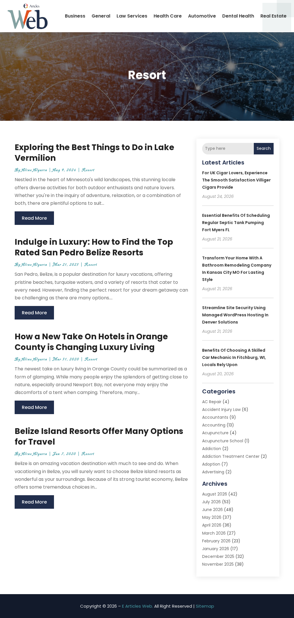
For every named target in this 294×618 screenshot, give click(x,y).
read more (34, 218)
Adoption (211, 464)
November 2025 (218, 564)
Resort (88, 170)
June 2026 (212, 509)
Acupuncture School (222, 441)
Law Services (132, 16)
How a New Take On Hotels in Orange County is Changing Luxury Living (91, 342)
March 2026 (214, 533)
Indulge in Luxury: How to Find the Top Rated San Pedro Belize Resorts (94, 247)
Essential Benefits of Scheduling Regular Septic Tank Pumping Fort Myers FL (236, 223)
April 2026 (211, 525)
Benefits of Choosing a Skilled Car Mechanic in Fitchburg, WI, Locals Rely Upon (234, 357)
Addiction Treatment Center (231, 456)
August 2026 (214, 494)
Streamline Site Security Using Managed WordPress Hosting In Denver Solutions (235, 315)
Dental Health (238, 16)
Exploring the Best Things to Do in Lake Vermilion (94, 152)
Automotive (202, 16)
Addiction (211, 448)
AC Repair (211, 402)
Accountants (215, 417)
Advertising (213, 472)
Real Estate (273, 16)
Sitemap (205, 606)
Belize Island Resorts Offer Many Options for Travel (99, 436)
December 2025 (218, 556)
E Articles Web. (137, 606)
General (101, 16)
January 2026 (215, 549)
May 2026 (211, 517)
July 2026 (211, 502)
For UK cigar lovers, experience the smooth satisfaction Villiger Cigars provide (236, 180)
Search (264, 148)
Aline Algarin (34, 170)
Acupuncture (215, 433)
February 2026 (216, 541)
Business (75, 16)
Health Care (168, 16)
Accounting (213, 425)
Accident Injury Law (221, 409)
